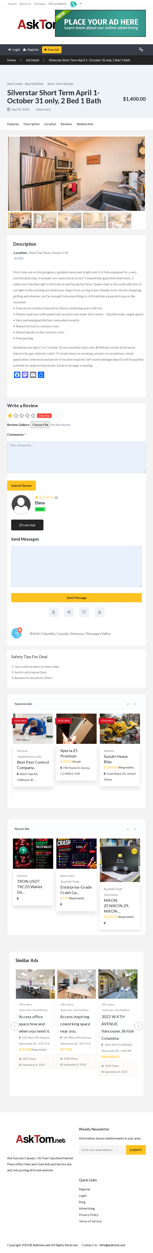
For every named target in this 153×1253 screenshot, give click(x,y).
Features (13, 124)
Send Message (76, 597)
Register (33, 49)
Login (16, 49)
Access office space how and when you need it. (34, 1023)
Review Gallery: (18, 424)
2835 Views (29, 1058)
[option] (33, 750)
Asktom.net (41, 1245)
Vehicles (109, 750)
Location (50, 124)
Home (11, 60)
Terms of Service (90, 1221)
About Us (25, 3)
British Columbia (42, 633)
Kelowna (76, 633)
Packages (40, 3)
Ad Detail (32, 60)
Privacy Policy (88, 1215)
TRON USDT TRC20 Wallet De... (29, 886)
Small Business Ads (29, 756)
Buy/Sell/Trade (70, 881)
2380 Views (71, 1058)
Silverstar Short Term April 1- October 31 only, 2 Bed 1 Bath (89, 60)
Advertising (87, 1208)
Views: (43, 109)
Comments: (16, 434)
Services (22, 750)
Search (12, 3)
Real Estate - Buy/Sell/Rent (25, 83)
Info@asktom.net (112, 1245)
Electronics (111, 894)
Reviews (66, 124)
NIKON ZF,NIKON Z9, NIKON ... (116, 905)
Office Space (25, 1004)
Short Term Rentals (61, 83)
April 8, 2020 (20, 109)
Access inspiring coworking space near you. (75, 1023)
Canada (62, 633)
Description (32, 124)
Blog (82, 1202)
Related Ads (85, 124)
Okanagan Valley (98, 633)
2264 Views (112, 1065)
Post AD (53, 49)
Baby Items (67, 875)
